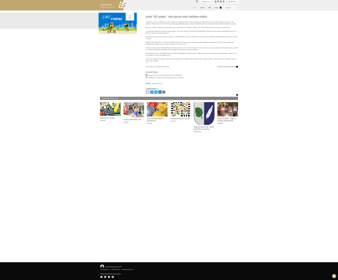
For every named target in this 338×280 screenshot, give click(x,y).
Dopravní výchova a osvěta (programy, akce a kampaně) (165, 75)
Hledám (194, 7)
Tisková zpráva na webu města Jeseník (157, 66)
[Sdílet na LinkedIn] (160, 92)
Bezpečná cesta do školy (107, 118)
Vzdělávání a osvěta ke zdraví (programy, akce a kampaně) (165, 77)
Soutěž (202, 7)
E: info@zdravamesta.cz (127, 269)
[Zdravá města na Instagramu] (109, 277)
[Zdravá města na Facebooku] (101, 277)
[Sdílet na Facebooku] (152, 92)
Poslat (147, 92)
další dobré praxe (156, 83)
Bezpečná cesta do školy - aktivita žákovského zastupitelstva (204, 128)
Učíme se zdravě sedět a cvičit (132, 119)
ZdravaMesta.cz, (104, 269)
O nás (216, 7)
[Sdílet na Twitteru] (156, 92)
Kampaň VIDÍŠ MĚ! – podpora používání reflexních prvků (226, 119)
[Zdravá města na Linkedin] (105, 277)
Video (209, 7)
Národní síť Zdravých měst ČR (113, 267)
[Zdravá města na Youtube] (113, 277)
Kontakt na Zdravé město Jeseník (226, 66)
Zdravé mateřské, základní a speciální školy (155, 119)
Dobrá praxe (107, 5)
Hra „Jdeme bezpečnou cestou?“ (180, 118)
